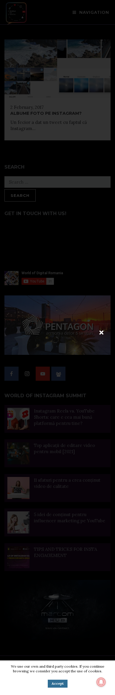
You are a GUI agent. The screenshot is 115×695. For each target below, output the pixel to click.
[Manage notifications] (101, 682)
